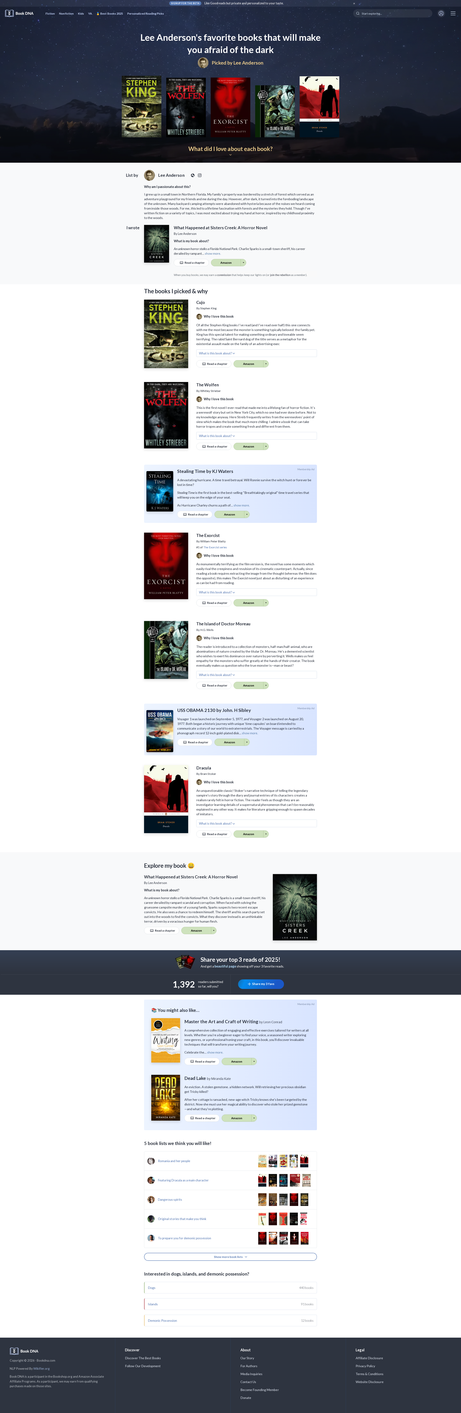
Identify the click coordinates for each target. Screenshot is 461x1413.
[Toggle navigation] (453, 13)
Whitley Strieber (210, 390)
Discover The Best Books (143, 1358)
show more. (213, 253)
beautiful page (225, 966)
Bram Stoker (208, 773)
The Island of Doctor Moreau (223, 623)
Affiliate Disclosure (369, 1358)
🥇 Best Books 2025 (109, 13)
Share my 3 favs (263, 984)
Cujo (200, 302)
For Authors (249, 1366)
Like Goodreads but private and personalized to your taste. (244, 3)
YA (90, 13)
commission (224, 275)
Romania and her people (174, 1161)
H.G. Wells (207, 629)
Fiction (50, 13)
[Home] (22, 13)
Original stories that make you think (182, 1219)
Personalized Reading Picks (145, 13)
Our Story (247, 1358)
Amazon (225, 262)
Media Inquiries (251, 1374)
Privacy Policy (365, 1366)
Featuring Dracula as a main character (183, 1180)
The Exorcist (208, 535)
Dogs (151, 1288)
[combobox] (392, 13)
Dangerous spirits (170, 1199)
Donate (245, 1398)
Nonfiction (66, 13)
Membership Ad (306, 469)
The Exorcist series (215, 547)
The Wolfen (207, 384)
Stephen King (208, 308)
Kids (81, 13)
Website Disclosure (370, 1382)
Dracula (203, 767)
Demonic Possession (162, 1320)
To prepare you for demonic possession (184, 1238)
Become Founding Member (259, 1390)
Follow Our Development (143, 1366)
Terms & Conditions (369, 1374)
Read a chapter (194, 262)
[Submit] (357, 13)
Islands (153, 1304)
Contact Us (248, 1382)
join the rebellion (280, 275)
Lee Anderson (248, 63)
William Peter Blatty (213, 541)
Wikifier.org (41, 1368)
